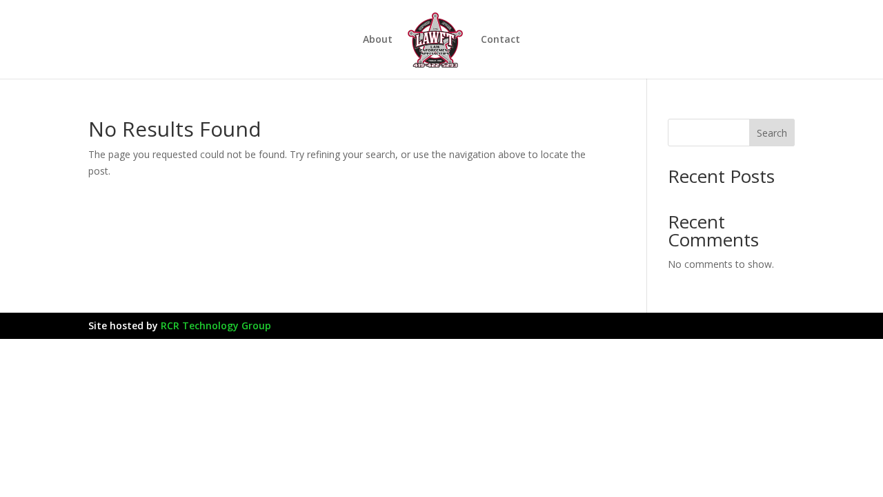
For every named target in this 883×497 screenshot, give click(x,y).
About (378, 40)
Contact (500, 40)
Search (772, 132)
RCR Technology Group (216, 325)
